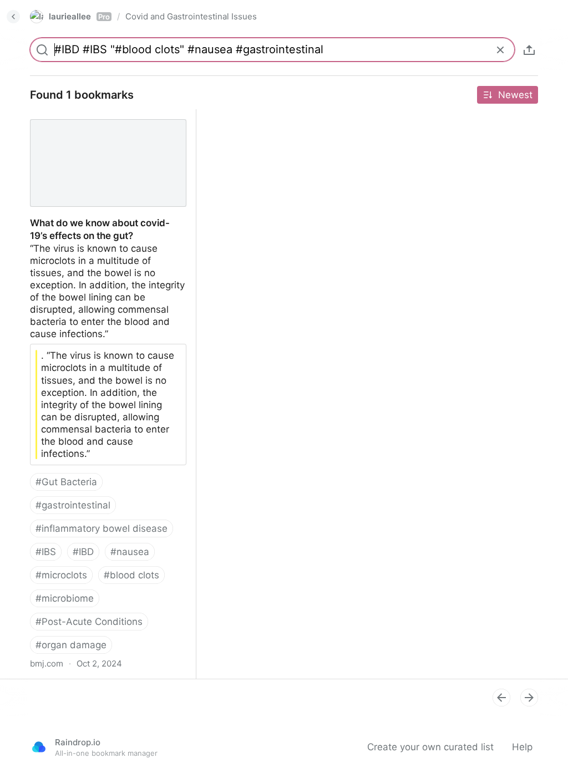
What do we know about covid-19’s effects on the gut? (98, 121)
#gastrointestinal (73, 505)
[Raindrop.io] (39, 747)
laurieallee (79, 16)
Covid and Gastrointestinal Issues (191, 16)
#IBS (46, 551)
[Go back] (13, 16)
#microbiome (65, 598)
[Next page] (529, 697)
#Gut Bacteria (66, 481)
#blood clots (131, 575)
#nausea (129, 551)
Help (522, 746)
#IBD (83, 551)
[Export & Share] (529, 50)
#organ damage (71, 644)
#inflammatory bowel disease (102, 528)
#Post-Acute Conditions (89, 621)
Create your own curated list (430, 746)
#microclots (61, 575)
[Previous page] (501, 697)
